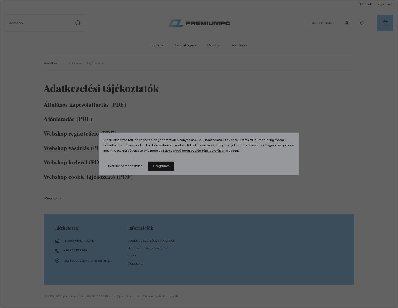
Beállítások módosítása (125, 166)
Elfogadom (161, 166)
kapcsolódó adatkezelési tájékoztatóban (194, 150)
